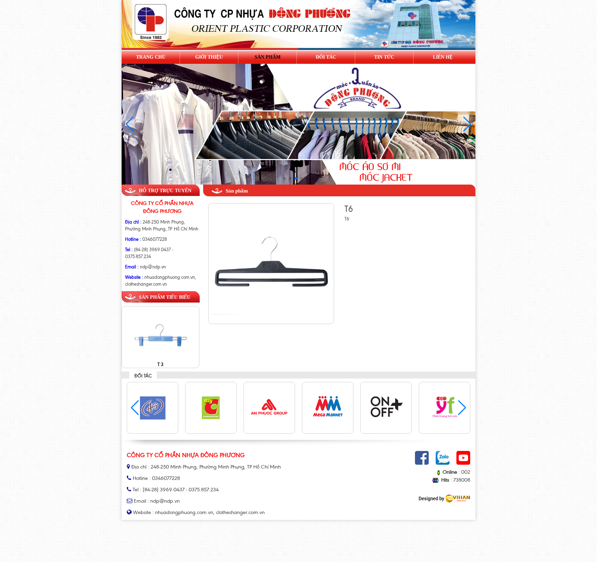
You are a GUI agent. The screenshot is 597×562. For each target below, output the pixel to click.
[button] (467, 124)
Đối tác (326, 57)
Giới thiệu (209, 57)
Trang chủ (150, 57)
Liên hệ (443, 57)
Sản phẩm (268, 57)
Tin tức (384, 57)
